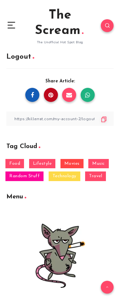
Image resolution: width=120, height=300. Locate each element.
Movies (72, 163)
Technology (64, 176)
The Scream (57, 23)
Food (14, 163)
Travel (95, 176)
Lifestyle (42, 163)
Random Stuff (24, 176)
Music (98, 163)
